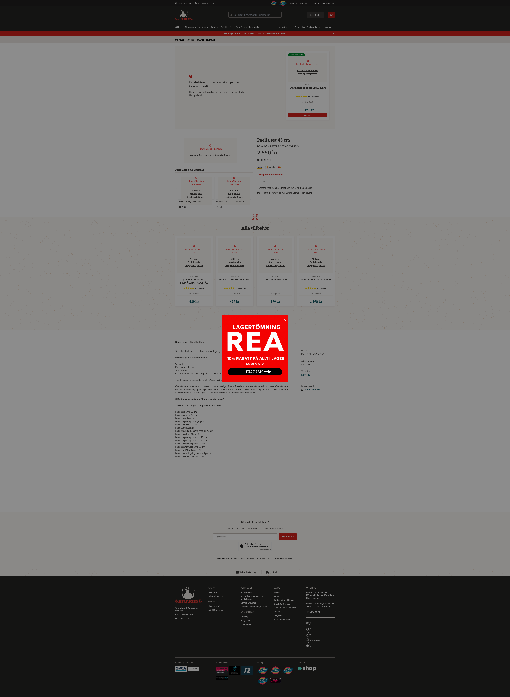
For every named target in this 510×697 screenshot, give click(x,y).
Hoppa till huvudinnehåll (254, 3)
